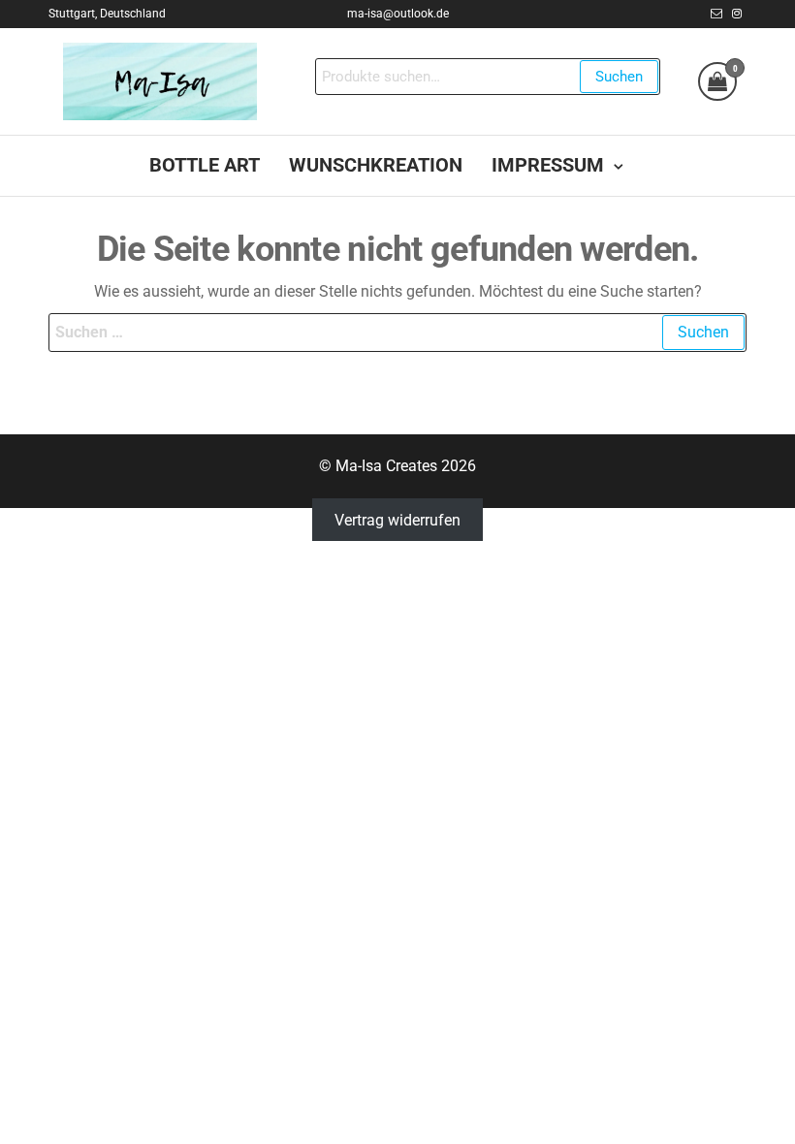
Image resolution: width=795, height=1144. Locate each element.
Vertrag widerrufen (397, 520)
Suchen (619, 76)
